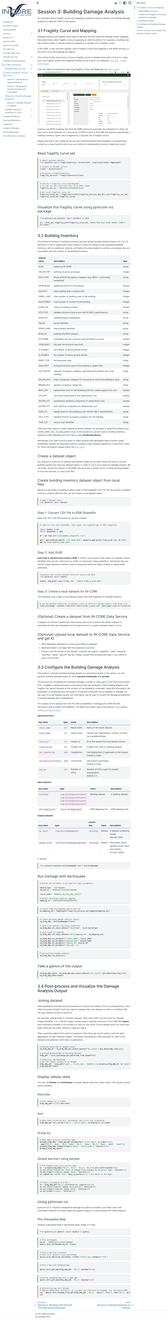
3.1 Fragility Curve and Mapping (150, 8)
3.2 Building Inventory (145, 21)
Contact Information (11, 128)
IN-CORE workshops (12, 65)
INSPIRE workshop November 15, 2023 (13, 111)
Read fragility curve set (148, 11)
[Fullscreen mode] (120, 3)
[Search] (130, 3)
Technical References (12, 120)
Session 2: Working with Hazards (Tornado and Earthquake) (17, 89)
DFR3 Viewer (113, 69)
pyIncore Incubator (11, 45)
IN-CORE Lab (8, 49)
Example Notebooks (11, 116)
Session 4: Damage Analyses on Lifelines (19, 104)
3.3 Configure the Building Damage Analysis (151, 25)
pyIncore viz (8, 37)
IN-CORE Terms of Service (14, 136)
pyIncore (6, 34)
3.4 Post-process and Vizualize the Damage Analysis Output (151, 31)
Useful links (8, 124)
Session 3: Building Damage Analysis (19, 97)
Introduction (8, 22)
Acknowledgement (11, 132)
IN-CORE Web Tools (11, 53)
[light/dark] (124, 3)
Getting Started (9, 30)
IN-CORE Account (10, 26)
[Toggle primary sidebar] (38, 3)
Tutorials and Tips (10, 57)
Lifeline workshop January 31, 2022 (16, 74)
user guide (80, 447)
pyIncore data (9, 41)
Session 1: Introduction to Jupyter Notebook (17, 80)
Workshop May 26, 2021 (15, 69)
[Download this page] (116, 3)
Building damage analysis (49, 710)
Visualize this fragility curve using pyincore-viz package (152, 15)
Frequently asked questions (14, 61)
